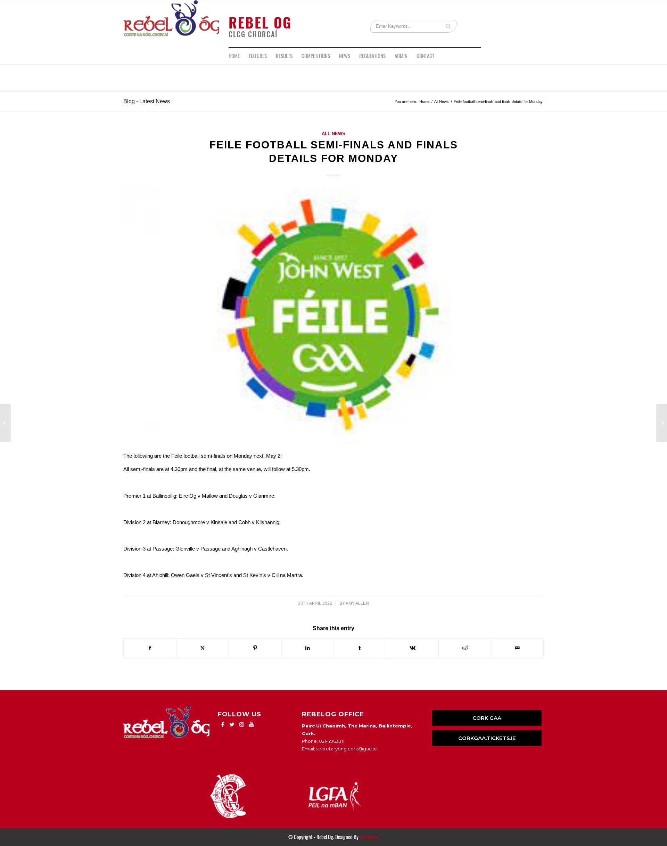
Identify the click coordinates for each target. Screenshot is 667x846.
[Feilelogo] (333, 316)
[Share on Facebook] (150, 648)
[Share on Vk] (412, 648)
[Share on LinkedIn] (307, 648)
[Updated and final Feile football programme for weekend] (5, 423)
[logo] (171, 23)
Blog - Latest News (146, 101)
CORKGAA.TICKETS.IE (487, 738)
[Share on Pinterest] (255, 648)
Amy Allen (357, 603)
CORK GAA (486, 718)
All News (333, 133)
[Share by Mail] (517, 648)
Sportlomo (369, 836)
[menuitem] (234, 56)
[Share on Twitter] (202, 648)
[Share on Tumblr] (360, 648)
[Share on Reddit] (465, 648)
